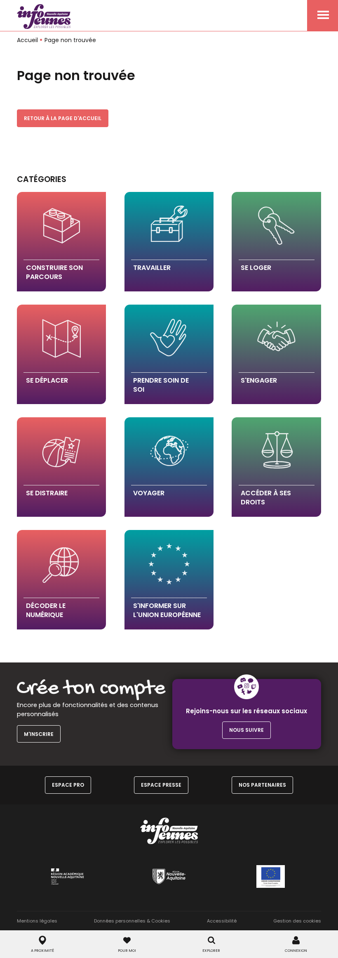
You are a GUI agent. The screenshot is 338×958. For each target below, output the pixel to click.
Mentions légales (37, 921)
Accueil (27, 40)
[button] (61, 241)
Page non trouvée (70, 40)
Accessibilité (222, 921)
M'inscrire (39, 734)
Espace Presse (161, 784)
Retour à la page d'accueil (62, 118)
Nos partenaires (262, 784)
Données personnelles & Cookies (132, 921)
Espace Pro (68, 784)
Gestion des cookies (297, 921)
